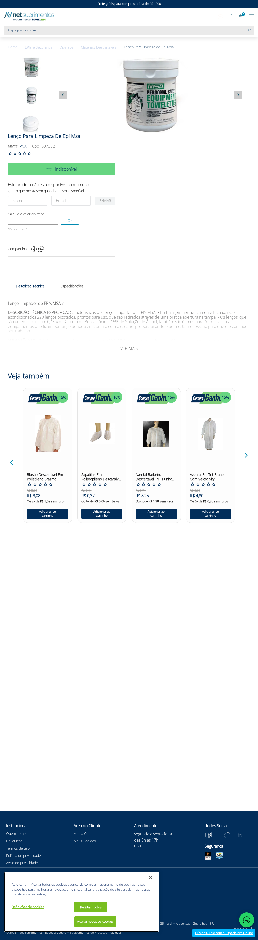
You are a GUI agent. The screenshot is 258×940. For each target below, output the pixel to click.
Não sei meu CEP (19, 229)
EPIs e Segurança (38, 47)
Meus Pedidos (85, 840)
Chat (137, 845)
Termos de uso (18, 848)
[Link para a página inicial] (16, 47)
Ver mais (129, 348)
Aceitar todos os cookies (95, 921)
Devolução (14, 840)
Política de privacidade (23, 855)
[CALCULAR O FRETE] (70, 221)
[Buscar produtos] (251, 30)
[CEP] (33, 221)
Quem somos (16, 833)
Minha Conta (83, 833)
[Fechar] (150, 877)
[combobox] (129, 30)
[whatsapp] (41, 249)
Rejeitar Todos (91, 907)
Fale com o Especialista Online (224, 933)
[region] (81, 902)
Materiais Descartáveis (98, 47)
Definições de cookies (28, 906)
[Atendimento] (220, 16)
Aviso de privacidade (22, 862)
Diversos (66, 47)
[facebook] (34, 249)
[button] (12, 463)
